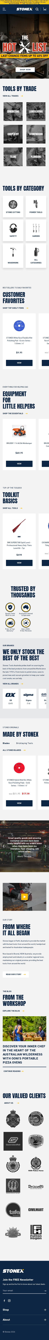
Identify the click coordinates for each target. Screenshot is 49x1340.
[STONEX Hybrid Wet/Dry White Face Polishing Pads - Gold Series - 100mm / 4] (19, 768)
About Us (8, 1103)
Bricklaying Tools (24, 743)
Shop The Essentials (13, 414)
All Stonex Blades (12, 750)
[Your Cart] (44, 9)
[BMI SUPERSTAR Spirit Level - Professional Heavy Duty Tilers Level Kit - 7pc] (19, 526)
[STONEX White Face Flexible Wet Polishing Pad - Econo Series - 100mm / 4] (19, 326)
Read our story (13, 974)
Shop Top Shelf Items (13, 308)
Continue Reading (12, 1071)
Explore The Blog (11, 1011)
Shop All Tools (10, 508)
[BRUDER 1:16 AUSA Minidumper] (19, 431)
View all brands (11, 684)
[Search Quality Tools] (37, 9)
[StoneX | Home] (24, 9)
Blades (6, 743)
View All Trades (11, 96)
